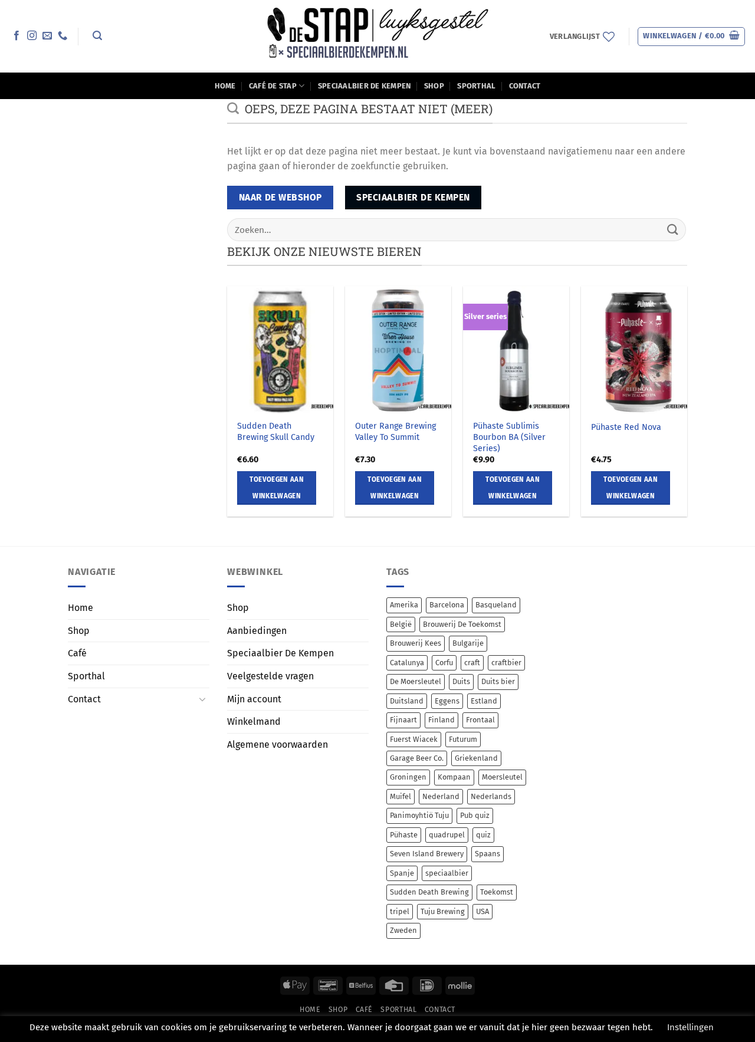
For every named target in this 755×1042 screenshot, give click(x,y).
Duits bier (498, 681)
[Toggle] (202, 699)
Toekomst (496, 891)
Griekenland (476, 758)
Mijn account (254, 699)
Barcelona (446, 604)
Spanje (402, 873)
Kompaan (454, 777)
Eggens (447, 700)
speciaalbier (446, 873)
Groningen (408, 777)
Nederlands (491, 796)
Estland (484, 700)
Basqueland (496, 604)
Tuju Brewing (443, 911)
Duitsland (407, 700)
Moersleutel (502, 777)
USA (482, 911)
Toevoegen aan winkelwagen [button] (277, 487)
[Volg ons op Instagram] (32, 36)
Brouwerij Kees (415, 643)
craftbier (506, 662)
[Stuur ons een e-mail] (47, 36)
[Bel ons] (62, 36)
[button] (97, 35)
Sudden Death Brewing (429, 891)
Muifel (400, 796)
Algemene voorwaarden (277, 744)
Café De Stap (273, 85)
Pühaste (404, 834)
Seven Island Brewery (427, 853)
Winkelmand (254, 721)
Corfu (444, 662)
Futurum (463, 739)
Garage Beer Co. (417, 758)
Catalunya (407, 662)
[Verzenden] (673, 229)
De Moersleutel (415, 681)
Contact (525, 85)
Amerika (404, 604)
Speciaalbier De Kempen (364, 85)
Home (225, 85)
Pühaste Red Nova (626, 427)
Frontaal (480, 719)
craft (472, 662)
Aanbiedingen (257, 630)
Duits (461, 681)
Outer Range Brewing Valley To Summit (395, 431)
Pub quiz (475, 815)
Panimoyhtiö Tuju (419, 815)
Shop (434, 85)
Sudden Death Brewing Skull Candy (275, 431)
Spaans (487, 853)
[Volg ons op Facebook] (16, 36)
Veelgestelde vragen (270, 676)
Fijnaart (403, 719)
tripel (399, 911)
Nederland (440, 796)
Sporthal (476, 85)
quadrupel (447, 834)
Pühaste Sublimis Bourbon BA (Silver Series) (509, 437)
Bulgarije (468, 643)
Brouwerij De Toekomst (462, 624)
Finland (441, 719)
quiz (483, 834)
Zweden (403, 930)
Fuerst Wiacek (414, 739)
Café (77, 653)
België (401, 624)
